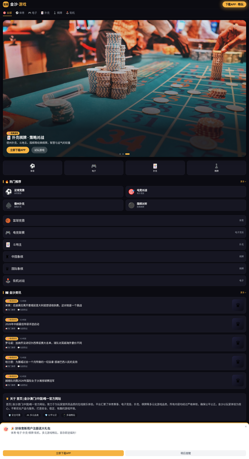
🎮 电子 (32, 12)
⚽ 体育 (19, 12)
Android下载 (14, 438)
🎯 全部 (7, 12)
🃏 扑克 (45, 12)
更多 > (243, 181)
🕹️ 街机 (70, 12)
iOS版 (30, 438)
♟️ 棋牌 (57, 12)
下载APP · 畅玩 (234, 4)
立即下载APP (18, 150)
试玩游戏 (39, 150)
